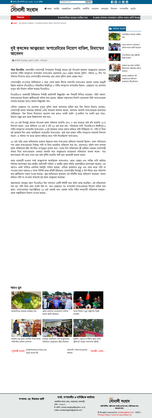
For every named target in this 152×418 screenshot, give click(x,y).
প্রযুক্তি (133, 8)
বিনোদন (114, 8)
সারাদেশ (95, 8)
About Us (128, 415)
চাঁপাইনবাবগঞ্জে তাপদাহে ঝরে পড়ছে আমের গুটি (29, 351)
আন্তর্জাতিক (66, 8)
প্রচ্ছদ (49, 8)
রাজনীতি (76, 8)
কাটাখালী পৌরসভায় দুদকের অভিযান (85, 351)
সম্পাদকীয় (124, 8)
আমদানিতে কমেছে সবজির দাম (67, 17)
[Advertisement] (54, 36)
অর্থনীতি (86, 8)
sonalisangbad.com (126, 412)
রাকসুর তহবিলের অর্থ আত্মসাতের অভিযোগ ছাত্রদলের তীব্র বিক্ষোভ (130, 79)
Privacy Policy (103, 415)
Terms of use (116, 415)
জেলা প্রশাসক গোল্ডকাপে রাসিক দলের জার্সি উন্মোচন (111, 17)
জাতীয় (56, 8)
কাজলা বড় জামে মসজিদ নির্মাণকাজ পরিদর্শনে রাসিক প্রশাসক (131, 68)
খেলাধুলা (104, 8)
